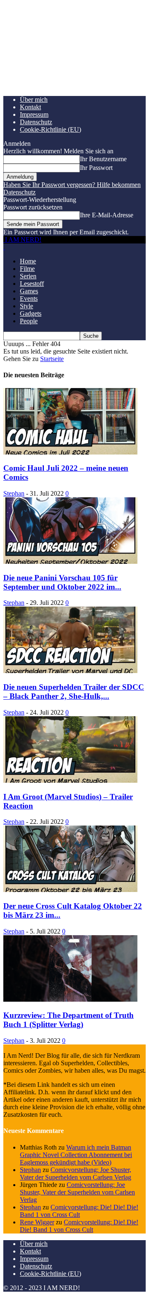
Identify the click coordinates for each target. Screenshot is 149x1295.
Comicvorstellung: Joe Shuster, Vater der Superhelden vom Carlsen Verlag (75, 1173)
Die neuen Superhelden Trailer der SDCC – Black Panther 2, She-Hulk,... (73, 691)
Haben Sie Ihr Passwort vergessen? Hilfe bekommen (72, 184)
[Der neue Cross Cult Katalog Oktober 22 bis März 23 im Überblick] (70, 889)
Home (28, 261)
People (29, 320)
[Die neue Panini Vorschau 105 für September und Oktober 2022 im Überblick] (70, 561)
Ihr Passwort (96, 167)
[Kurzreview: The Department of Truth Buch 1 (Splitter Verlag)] (70, 999)
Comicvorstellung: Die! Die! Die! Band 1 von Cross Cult (79, 1211)
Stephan (13, 493)
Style (26, 306)
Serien (28, 276)
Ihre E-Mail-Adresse (106, 215)
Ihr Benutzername (103, 158)
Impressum (34, 114)
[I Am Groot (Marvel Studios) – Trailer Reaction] (70, 780)
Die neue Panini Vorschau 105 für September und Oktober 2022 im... (62, 582)
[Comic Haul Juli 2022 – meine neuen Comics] (70, 452)
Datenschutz (36, 121)
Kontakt (30, 107)
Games (29, 291)
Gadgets (30, 313)
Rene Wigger (37, 1222)
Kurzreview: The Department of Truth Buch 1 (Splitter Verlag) (68, 1020)
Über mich (34, 99)
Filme (27, 268)
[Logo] (4, 247)
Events (29, 298)
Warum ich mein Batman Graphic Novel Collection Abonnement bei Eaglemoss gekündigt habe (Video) (76, 1155)
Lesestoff (32, 283)
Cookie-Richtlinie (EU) (50, 129)
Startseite (52, 358)
